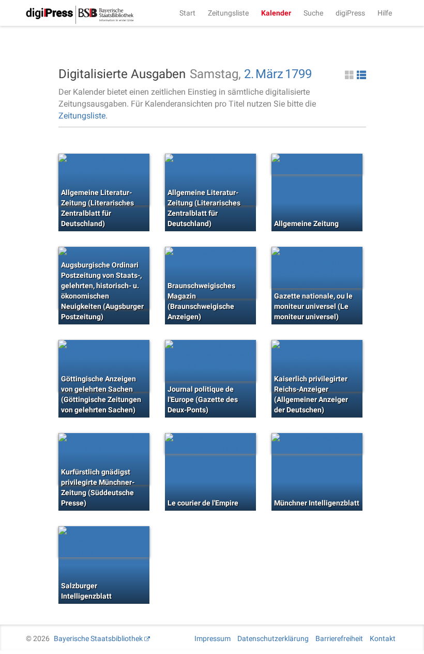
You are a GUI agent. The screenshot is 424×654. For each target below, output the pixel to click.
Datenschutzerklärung (273, 638)
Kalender (276, 13)
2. (249, 74)
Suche (313, 13)
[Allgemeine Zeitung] (316, 164)
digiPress (350, 13)
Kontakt (383, 638)
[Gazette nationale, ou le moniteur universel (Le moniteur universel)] (316, 267)
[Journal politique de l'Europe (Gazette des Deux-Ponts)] (210, 360)
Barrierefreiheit (339, 638)
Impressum (212, 638)
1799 (298, 74)
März (269, 74)
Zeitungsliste (228, 13)
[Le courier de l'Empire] (210, 443)
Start (187, 13)
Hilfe (384, 13)
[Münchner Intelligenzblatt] (316, 443)
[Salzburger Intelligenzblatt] (103, 541)
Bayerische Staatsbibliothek (98, 638)
